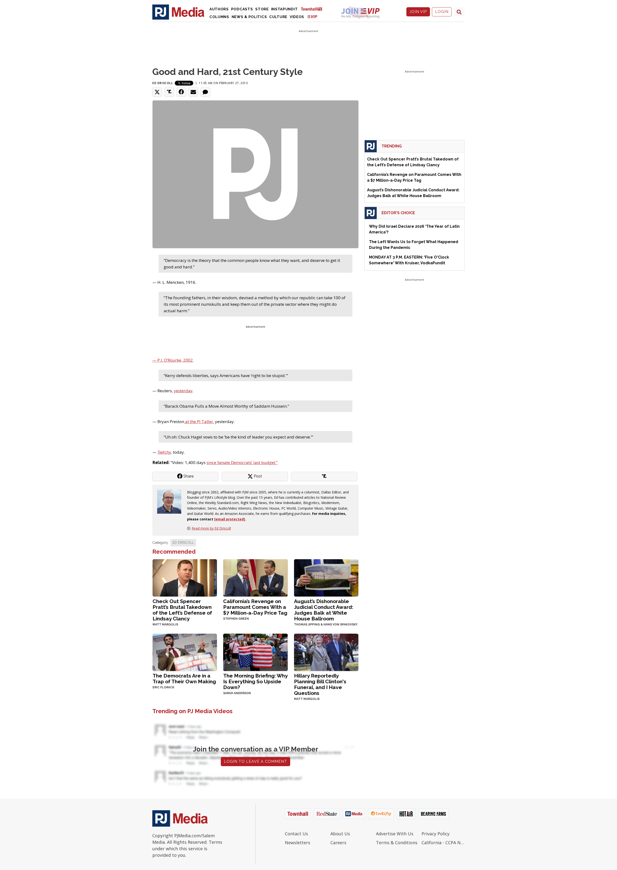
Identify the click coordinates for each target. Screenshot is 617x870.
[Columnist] (171, 501)
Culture (278, 17)
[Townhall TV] (313, 9)
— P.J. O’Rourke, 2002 (172, 360)
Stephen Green (236, 618)
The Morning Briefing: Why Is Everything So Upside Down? (255, 681)
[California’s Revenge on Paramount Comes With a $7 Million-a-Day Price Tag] (255, 577)
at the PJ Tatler (198, 421)
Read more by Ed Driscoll (211, 528)
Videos (297, 17)
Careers (338, 842)
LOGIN (442, 11)
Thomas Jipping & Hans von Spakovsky (326, 624)
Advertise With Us (394, 834)
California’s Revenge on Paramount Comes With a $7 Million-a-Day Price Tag (255, 607)
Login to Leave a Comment (255, 761)
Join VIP (418, 11)
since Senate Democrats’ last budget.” (242, 462)
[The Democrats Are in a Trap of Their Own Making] (185, 652)
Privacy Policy (435, 834)
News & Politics (249, 17)
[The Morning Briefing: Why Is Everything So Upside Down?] (255, 652)
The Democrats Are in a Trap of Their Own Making (184, 678)
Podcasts (242, 9)
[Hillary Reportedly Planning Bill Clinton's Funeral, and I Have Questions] (326, 652)
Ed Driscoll (162, 83)
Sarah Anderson (237, 693)
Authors (219, 9)
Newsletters (297, 842)
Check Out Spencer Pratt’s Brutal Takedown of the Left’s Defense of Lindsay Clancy (182, 610)
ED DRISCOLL (183, 543)
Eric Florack (163, 687)
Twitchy (164, 452)
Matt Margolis (165, 624)
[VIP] (312, 16)
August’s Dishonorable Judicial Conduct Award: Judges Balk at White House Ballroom (323, 610)
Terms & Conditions (396, 842)
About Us (340, 834)
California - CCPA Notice (443, 842)
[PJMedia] (178, 12)
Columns (219, 17)
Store (262, 9)
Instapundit (284, 9)
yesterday (183, 390)
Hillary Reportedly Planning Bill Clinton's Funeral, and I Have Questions (320, 684)
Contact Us (296, 834)
